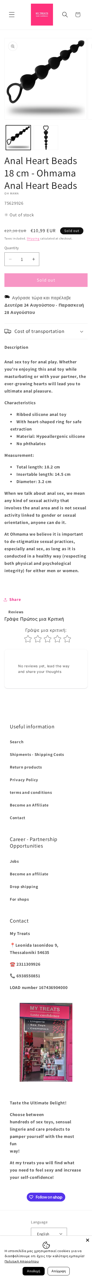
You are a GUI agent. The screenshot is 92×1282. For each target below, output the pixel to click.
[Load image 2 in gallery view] (46, 137)
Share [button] (15, 599)
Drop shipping (24, 886)
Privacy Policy (24, 779)
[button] (11, 14)
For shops (19, 899)
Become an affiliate (29, 874)
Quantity (11, 247)
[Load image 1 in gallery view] (18, 137)
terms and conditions (31, 792)
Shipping (33, 238)
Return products (26, 767)
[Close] (87, 1240)
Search (17, 741)
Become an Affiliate (29, 805)
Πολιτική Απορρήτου (22, 1261)
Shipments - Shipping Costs (37, 754)
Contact (17, 817)
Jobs (14, 861)
